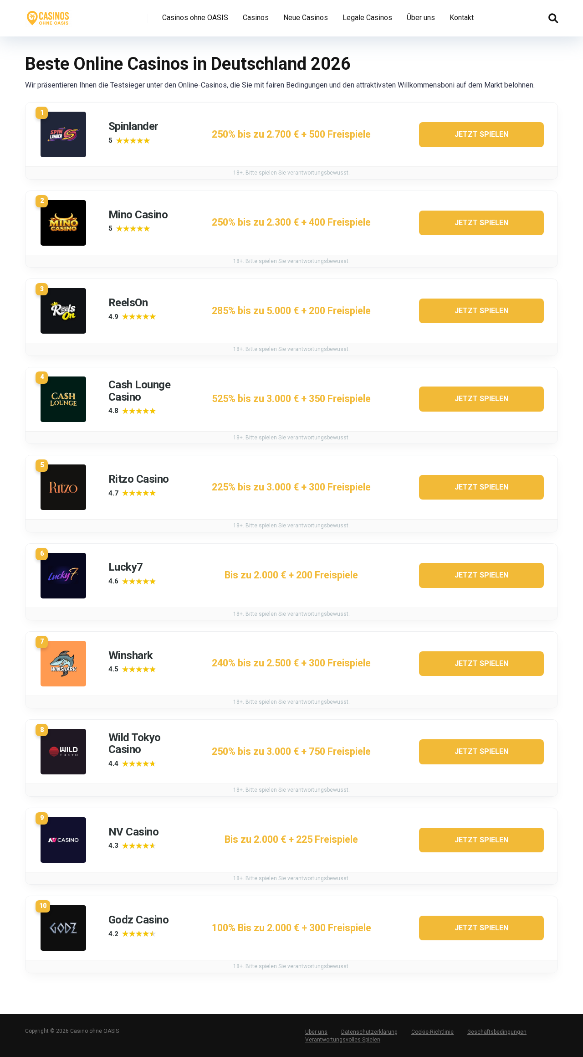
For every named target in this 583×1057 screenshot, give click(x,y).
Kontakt (462, 17)
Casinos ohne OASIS (195, 17)
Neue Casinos (305, 17)
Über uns (421, 17)
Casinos (256, 17)
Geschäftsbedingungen (497, 1032)
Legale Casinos (367, 17)
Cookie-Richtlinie (432, 1032)
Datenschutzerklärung (369, 1032)
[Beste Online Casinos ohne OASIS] (48, 14)
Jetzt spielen (481, 134)
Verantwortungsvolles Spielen (342, 1039)
